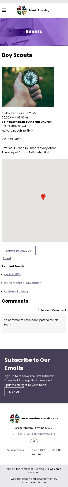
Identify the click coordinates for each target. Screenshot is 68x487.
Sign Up (14, 392)
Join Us (56, 450)
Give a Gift (38, 450)
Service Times (15, 450)
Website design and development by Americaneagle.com (34, 480)
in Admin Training (16, 291)
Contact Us (34, 454)
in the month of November (22, 283)
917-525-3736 (21, 434)
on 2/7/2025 (12, 274)
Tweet (7, 258)
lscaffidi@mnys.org (43, 434)
